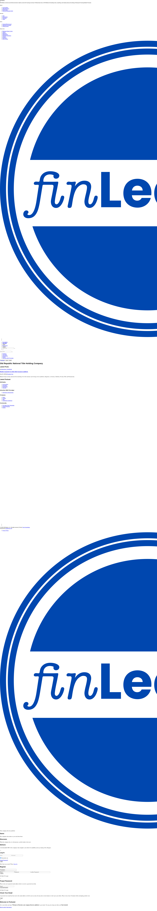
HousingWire (5, 7)
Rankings (4, 37)
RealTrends (5, 9)
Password (16, 872)
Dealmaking (5, 355)
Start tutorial (9, 907)
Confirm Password (35, 872)
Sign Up (15, 864)
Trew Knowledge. (26, 527)
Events (3, 357)
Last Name (2, 870)
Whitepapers (5, 34)
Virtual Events (5, 26)
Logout (4, 346)
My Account (4, 345)
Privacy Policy (5, 530)
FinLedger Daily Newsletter (8, 405)
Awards (4, 36)
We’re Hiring (5, 39)
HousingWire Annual (6, 24)
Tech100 (4, 387)
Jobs (3, 399)
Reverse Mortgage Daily (7, 11)
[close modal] (0, 850)
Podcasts (4, 18)
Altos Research (5, 8)
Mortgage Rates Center (7, 31)
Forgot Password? (4, 860)
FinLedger (4, 385)
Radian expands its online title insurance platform (14, 371)
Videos (4, 32)
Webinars (4, 33)
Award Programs (6, 406)
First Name (2, 869)
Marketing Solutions (6, 35)
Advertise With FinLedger (7, 358)
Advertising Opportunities (7, 392)
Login (4, 344)
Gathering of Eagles (6, 25)
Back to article (3, 907)
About (3, 397)
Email (1, 872)
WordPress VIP (8, 528)
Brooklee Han (10, 374)
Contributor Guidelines (7, 400)
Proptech (4, 353)
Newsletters (5, 17)
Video (3, 19)
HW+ (3, 15)
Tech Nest (4, 354)
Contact (4, 398)
